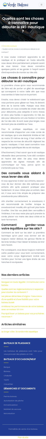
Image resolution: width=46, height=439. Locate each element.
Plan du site (23, 437)
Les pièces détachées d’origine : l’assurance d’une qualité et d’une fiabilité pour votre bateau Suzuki (21, 299)
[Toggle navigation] (41, 5)
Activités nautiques (10, 46)
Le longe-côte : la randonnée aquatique (19, 331)
